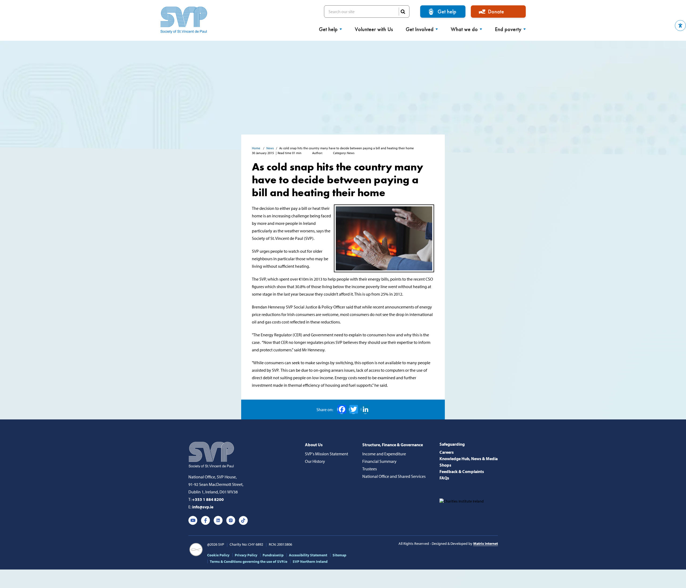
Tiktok (243, 520)
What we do (464, 29)
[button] (680, 25)
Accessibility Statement (308, 555)
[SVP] (211, 453)
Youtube (192, 520)
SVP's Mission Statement (326, 453)
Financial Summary (379, 461)
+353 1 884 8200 (208, 499)
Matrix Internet (485, 543)
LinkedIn (365, 409)
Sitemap (339, 555)
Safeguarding (452, 444)
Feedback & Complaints (461, 471)
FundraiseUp (273, 555)
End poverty (508, 29)
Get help (447, 11)
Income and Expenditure (384, 453)
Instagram (230, 520)
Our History (315, 461)
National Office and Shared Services (394, 476)
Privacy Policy (246, 555)
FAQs (444, 478)
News (270, 148)
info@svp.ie (202, 506)
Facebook (341, 409)
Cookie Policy (218, 555)
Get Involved (420, 29)
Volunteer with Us (374, 29)
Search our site (366, 11)
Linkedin (218, 520)
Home (256, 148)
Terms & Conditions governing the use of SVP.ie (248, 561)
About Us (314, 444)
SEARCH (403, 12)
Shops (445, 465)
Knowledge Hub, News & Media (468, 458)
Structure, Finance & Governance (392, 444)
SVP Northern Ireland (310, 561)
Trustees (369, 468)
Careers (446, 452)
